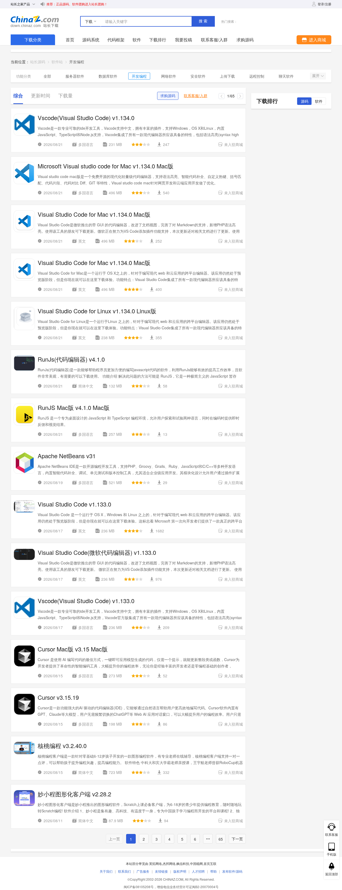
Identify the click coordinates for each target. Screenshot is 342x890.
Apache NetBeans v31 (67, 456)
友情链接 (161, 871)
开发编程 (139, 76)
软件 (137, 40)
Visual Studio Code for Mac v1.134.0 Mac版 (94, 214)
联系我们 (124, 871)
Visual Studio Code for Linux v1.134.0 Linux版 (97, 311)
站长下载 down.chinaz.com (35, 21)
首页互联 (210, 863)
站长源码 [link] (37, 61)
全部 (47, 76)
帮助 (213, 871)
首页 (70, 40)
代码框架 (116, 40)
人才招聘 (198, 871)
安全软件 (198, 76)
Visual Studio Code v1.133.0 (74, 504)
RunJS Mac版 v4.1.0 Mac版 (74, 408)
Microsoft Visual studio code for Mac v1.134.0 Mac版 (105, 166)
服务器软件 (74, 76)
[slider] (140, 144)
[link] (76, 61)
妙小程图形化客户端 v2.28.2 (74, 794)
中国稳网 (196, 863)
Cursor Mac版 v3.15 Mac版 (73, 649)
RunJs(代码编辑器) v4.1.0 (71, 359)
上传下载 (227, 76)
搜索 (203, 21)
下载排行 (157, 40)
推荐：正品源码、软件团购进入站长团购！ (76, 4)
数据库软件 (108, 76)
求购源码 (167, 96)
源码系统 (90, 40)
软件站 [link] (57, 61)
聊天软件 (286, 76)
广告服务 (143, 871)
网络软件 (168, 76)
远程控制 (256, 76)
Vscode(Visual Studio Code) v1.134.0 (86, 118)
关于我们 (106, 871)
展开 (316, 76)
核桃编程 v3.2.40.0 (62, 746)
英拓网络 (155, 863)
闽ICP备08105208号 (139, 886)
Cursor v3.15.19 (58, 697)
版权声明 (179, 871)
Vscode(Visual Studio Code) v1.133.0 (86, 601)
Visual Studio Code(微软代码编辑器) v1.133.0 (97, 552)
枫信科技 (182, 863)
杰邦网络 (169, 863)
